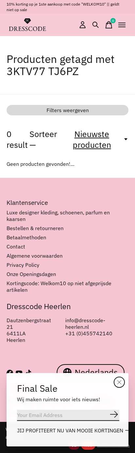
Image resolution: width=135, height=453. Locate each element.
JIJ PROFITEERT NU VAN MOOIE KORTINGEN (70, 430)
